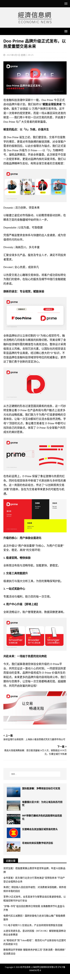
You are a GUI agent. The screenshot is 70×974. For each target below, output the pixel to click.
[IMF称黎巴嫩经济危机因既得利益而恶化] (13, 819)
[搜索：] (35, 774)
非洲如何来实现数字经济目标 (37, 843)
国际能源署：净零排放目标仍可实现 (41, 788)
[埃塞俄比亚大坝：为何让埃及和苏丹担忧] (13, 805)
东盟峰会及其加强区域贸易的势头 (40, 829)
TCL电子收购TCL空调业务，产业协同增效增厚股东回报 (33, 925)
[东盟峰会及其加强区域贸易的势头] (13, 833)
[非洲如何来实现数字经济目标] (13, 846)
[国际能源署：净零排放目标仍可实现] (13, 792)
